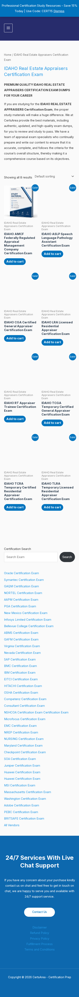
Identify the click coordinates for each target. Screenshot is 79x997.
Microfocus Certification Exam (24, 719)
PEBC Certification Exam (21, 812)
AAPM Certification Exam (21, 599)
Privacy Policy (39, 938)
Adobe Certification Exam (21, 805)
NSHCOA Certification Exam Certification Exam (36, 712)
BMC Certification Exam (20, 666)
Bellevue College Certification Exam (28, 626)
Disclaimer (39, 927)
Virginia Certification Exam (22, 646)
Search (67, 557)
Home (7, 54)
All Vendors (11, 825)
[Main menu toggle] (8, 28)
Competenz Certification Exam (25, 699)
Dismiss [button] (58, 11)
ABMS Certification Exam (21, 633)
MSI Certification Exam (19, 785)
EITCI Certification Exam (21, 679)
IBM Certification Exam (19, 672)
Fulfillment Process (39, 944)
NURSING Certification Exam (24, 739)
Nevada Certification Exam (22, 653)
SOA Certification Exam (20, 759)
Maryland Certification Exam (23, 745)
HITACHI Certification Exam (23, 686)
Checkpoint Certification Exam (25, 752)
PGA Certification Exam (20, 606)
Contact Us (39, 912)
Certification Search (17, 549)
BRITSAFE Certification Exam (24, 818)
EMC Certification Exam (20, 726)
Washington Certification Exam (25, 799)
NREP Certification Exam (21, 732)
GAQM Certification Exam (21, 586)
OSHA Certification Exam (21, 692)
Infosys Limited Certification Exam (27, 619)
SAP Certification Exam (20, 659)
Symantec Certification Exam (24, 580)
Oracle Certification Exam (21, 573)
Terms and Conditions (39, 949)
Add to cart (14, 261)
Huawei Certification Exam (22, 772)
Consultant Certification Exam (24, 706)
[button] (73, 28)
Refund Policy (39, 933)
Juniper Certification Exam (22, 765)
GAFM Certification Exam (21, 639)
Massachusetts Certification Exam (27, 792)
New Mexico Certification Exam (25, 613)
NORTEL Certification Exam (23, 593)
